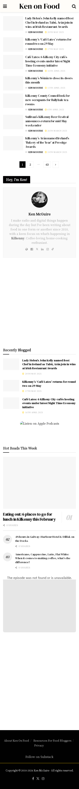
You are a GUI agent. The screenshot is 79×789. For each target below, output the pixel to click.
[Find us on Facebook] (33, 778)
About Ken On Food (16, 740)
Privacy (39, 745)
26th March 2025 (57, 130)
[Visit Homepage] (39, 6)
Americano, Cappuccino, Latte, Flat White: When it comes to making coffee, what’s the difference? (42, 558)
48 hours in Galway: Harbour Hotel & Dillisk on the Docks (44, 539)
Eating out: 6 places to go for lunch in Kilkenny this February (29, 516)
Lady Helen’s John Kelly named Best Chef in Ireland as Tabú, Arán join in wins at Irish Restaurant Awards (49, 22)
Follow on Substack (39, 757)
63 (47, 164)
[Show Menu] (5, 6)
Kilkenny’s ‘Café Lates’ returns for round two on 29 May (48, 41)
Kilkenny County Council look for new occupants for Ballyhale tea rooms (47, 100)
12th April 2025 (56, 87)
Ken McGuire (35, 31)
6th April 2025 (55, 109)
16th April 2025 (56, 70)
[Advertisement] (39, 678)
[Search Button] (74, 6)
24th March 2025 (57, 151)
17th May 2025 (55, 48)
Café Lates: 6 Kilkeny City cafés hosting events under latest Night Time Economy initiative (47, 61)
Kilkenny (17, 238)
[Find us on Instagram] (43, 778)
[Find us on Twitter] (38, 778)
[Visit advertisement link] (39, 304)
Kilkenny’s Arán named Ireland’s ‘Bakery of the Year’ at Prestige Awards (47, 142)
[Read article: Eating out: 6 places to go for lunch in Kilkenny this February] (39, 483)
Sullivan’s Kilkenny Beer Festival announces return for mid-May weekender (46, 121)
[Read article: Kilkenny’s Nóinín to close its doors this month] (13, 83)
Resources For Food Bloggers (52, 740)
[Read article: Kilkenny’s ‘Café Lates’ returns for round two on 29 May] (13, 44)
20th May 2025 (55, 31)
